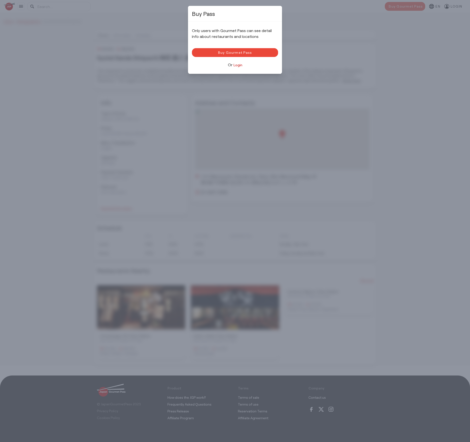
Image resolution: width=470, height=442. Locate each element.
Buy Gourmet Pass (235, 52)
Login (238, 65)
